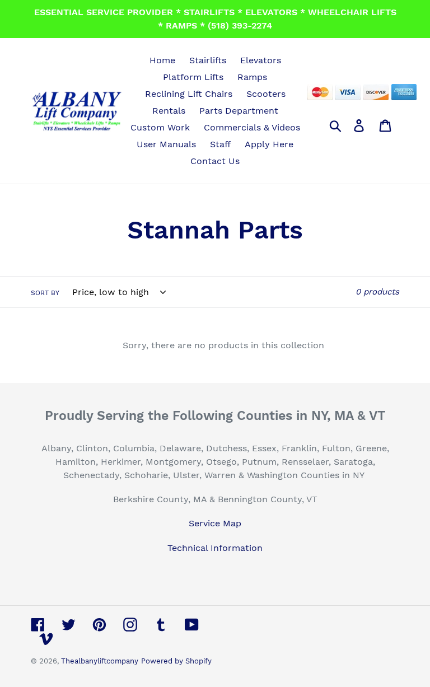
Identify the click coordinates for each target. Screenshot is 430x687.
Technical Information (215, 548)
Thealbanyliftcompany (99, 661)
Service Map (215, 523)
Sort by (45, 293)
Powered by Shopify (176, 661)
